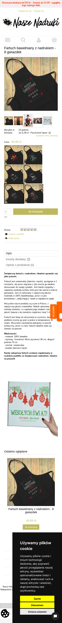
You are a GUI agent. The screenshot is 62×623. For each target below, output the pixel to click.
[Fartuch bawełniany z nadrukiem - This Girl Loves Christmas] (32, 154)
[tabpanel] (31, 358)
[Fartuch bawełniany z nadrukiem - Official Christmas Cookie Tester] (13, 154)
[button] (8, 40)
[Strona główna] (31, 22)
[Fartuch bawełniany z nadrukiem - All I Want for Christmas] (33, 193)
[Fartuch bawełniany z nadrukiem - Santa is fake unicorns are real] (32, 173)
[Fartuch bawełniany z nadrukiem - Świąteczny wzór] (13, 173)
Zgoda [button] (37, 598)
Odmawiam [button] (37, 605)
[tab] (31, 253)
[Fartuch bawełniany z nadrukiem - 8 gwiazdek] (14, 193)
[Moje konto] (39, 40)
